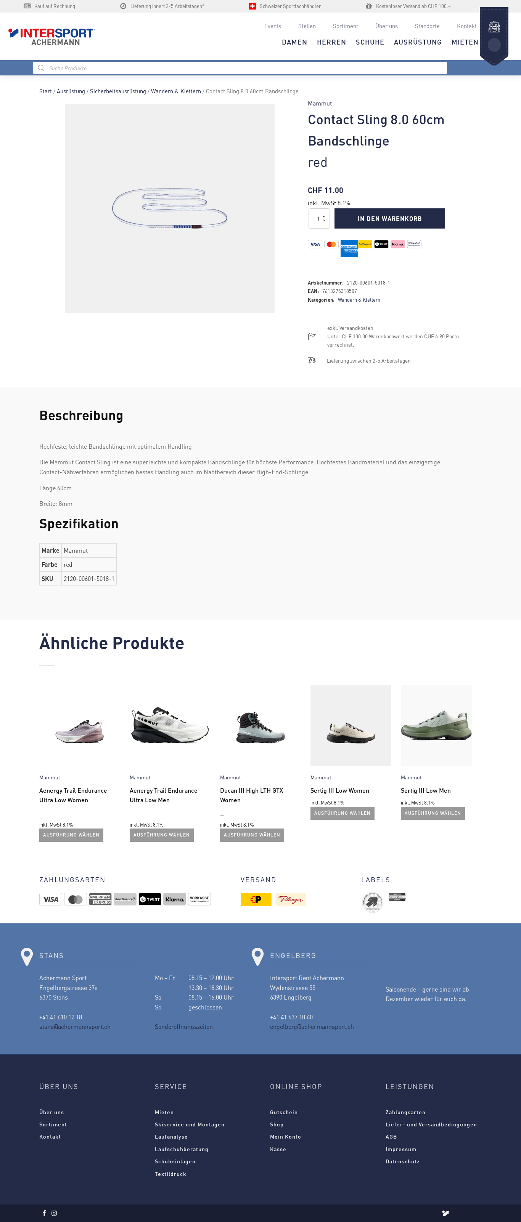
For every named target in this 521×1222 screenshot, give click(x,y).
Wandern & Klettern (176, 91)
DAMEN (294, 41)
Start (45, 91)
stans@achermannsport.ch (75, 1026)
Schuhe (370, 41)
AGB (391, 1136)
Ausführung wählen (71, 835)
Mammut (320, 103)
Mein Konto (285, 1136)
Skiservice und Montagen (190, 1124)
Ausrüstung (71, 91)
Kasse (278, 1148)
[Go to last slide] (45, 767)
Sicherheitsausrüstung (118, 91)
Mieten (164, 1111)
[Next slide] (476, 767)
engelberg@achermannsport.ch (312, 1026)
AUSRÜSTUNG (418, 41)
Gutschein (284, 1111)
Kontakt (467, 26)
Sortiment (345, 26)
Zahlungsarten (406, 1111)
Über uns (386, 26)
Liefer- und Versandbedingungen (431, 1124)
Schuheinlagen (175, 1161)
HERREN (331, 41)
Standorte (427, 26)
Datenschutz (403, 1161)
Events (272, 26)
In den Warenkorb (390, 218)
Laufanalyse (171, 1136)
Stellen (307, 26)
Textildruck (171, 1173)
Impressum (401, 1148)
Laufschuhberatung (182, 1148)
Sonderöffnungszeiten (184, 1026)
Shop (277, 1124)
